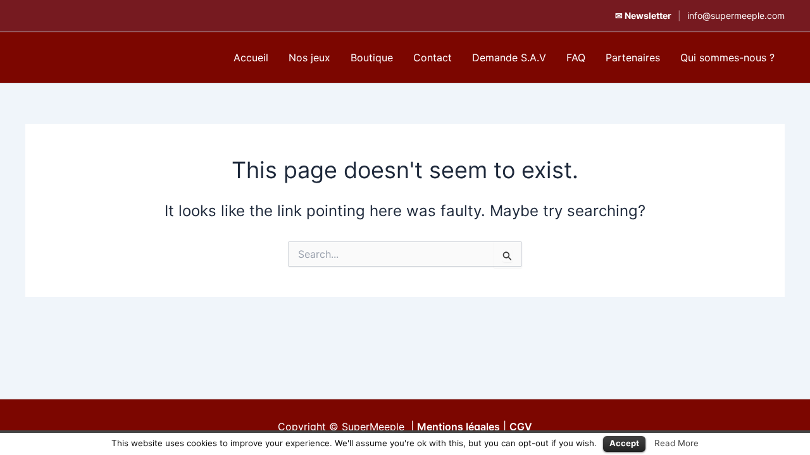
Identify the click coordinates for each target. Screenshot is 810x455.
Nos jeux (309, 57)
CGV (520, 426)
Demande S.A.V (509, 57)
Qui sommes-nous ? (727, 57)
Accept (624, 443)
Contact (432, 57)
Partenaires (633, 57)
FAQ (575, 57)
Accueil (251, 57)
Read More (676, 443)
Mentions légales (458, 426)
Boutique (372, 57)
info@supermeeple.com (736, 15)
